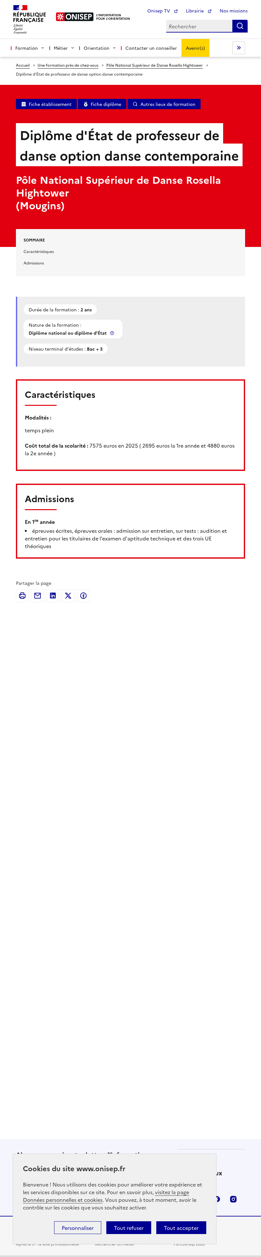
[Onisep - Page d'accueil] (75, 16)
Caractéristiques (39, 251)
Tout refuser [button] (129, 1227)
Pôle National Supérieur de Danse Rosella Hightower (154, 65)
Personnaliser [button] (78, 1227)
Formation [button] (26, 48)
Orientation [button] (96, 48)
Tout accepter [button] (181, 1227)
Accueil (23, 65)
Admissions (34, 262)
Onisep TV (159, 10)
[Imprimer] (22, 595)
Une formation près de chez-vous (68, 65)
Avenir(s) (195, 48)
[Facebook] (83, 595)
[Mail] (37, 595)
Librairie (195, 10)
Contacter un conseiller (151, 48)
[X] (68, 595)
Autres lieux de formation (167, 104)
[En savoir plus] (112, 333)
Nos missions (234, 10)
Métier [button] (61, 48)
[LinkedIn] (52, 595)
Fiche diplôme (106, 104)
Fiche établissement (50, 104)
